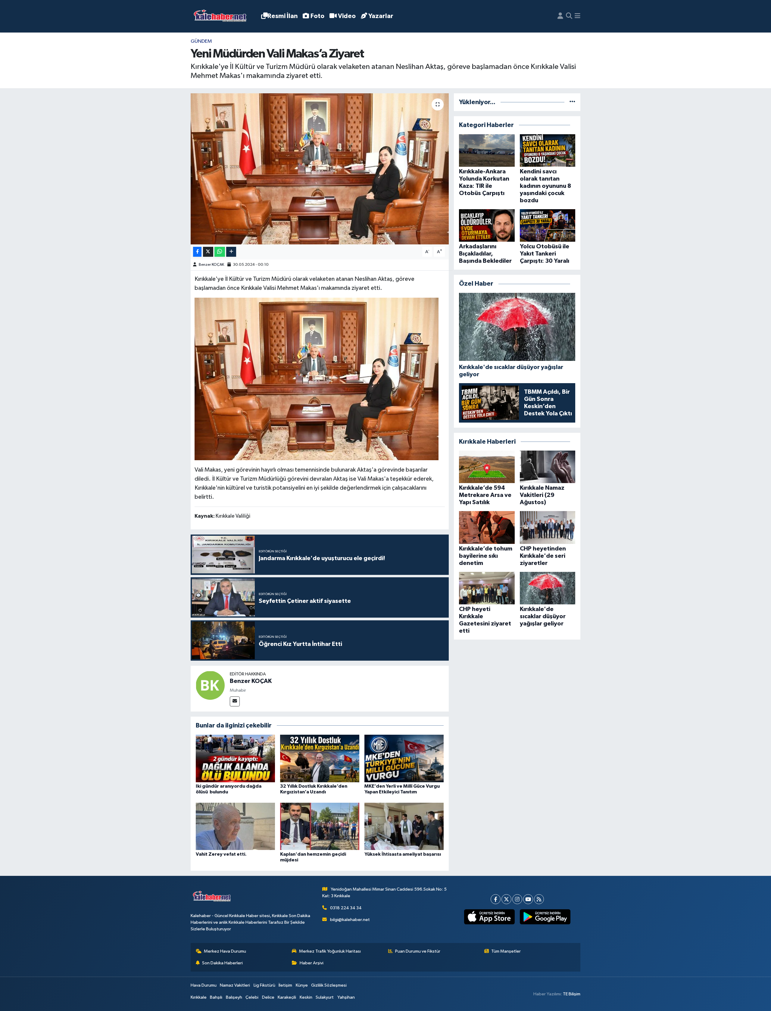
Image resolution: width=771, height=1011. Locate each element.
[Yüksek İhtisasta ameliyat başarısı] (404, 826)
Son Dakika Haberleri (222, 963)
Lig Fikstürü (264, 985)
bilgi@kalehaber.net (350, 919)
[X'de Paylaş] (208, 252)
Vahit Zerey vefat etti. (221, 854)
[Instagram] (517, 899)
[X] (506, 899)
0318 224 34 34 (346, 908)
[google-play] (545, 916)
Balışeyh (234, 997)
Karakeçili (287, 997)
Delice (268, 997)
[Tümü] (572, 102)
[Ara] (569, 16)
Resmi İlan (282, 16)
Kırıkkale (199, 997)
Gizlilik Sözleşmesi (329, 985)
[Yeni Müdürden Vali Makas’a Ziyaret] (320, 168)
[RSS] (539, 899)
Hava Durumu (204, 985)
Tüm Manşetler (506, 951)
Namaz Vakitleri (235, 985)
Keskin (306, 997)
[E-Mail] (235, 701)
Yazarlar (380, 16)
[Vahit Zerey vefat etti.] (235, 826)
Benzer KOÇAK (211, 265)
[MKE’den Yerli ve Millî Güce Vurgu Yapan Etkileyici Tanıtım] (404, 758)
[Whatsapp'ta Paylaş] (219, 252)
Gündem (201, 41)
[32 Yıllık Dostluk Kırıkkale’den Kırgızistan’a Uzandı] (319, 758)
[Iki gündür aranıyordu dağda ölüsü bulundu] (235, 758)
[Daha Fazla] (231, 252)
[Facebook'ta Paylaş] (197, 252)
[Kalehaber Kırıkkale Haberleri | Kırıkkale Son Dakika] (222, 16)
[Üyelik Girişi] (560, 16)
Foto (317, 16)
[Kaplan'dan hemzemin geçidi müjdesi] (319, 826)
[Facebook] (496, 899)
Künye (302, 985)
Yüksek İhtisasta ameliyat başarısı (402, 854)
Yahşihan (346, 997)
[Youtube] (528, 899)
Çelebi (251, 997)
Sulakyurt (325, 997)
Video (347, 16)
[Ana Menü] (577, 16)
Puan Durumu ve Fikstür (417, 951)
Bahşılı (216, 997)
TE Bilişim (571, 994)
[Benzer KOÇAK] (210, 685)
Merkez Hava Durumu (225, 951)
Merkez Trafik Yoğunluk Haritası (330, 951)
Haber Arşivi (311, 963)
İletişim (285, 985)
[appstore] (489, 916)
